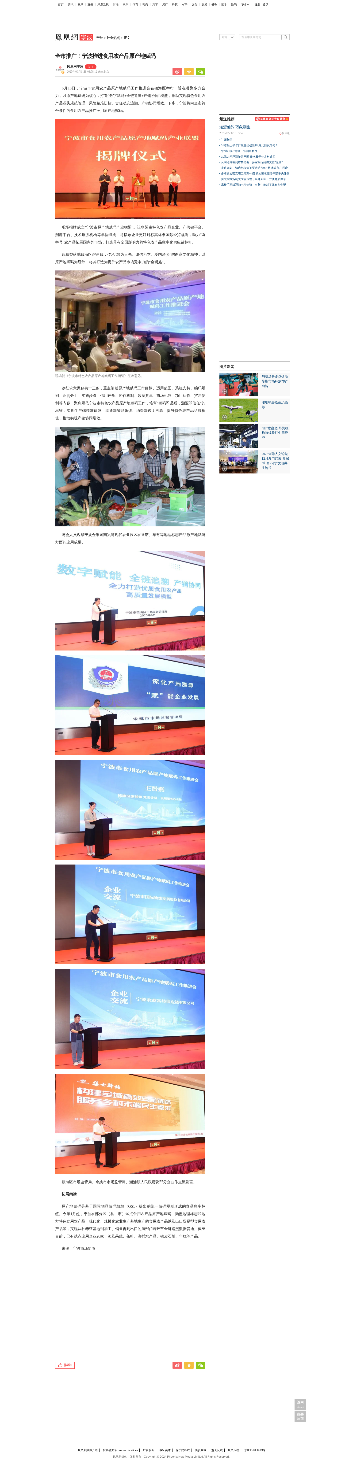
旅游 (204, 4)
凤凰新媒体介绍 (88, 1450)
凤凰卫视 (103, 4)
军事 (185, 4)
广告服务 (148, 1450)
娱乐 (125, 4)
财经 (116, 4)
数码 (234, 4)
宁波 (99, 38)
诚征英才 (165, 1450)
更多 (244, 4)
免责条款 (200, 1450)
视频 (80, 4)
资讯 (70, 4)
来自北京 (88, 71)
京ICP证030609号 (255, 1450)
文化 (194, 4)
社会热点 (113, 38)
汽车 (155, 4)
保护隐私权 (183, 1450)
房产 (165, 4)
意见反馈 (217, 1450)
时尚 (145, 4)
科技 (175, 4)
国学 (224, 4)
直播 (90, 4)
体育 (135, 4)
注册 (257, 4)
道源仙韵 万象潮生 (234, 127)
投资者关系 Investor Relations (120, 1450)
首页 (61, 4)
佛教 (214, 4)
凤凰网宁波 (75, 66)
